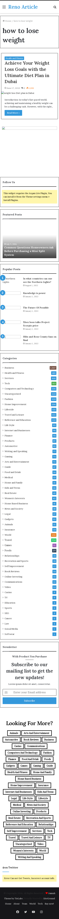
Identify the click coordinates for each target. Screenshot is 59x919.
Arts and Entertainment (17, 461)
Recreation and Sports (16, 561)
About (16, 903)
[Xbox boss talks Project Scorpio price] (12, 327)
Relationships (12, 555)
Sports (8, 608)
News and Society (14, 508)
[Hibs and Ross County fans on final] (12, 341)
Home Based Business (16, 503)
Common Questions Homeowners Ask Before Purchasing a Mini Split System (29, 251)
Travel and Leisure (14, 414)
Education (10, 602)
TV (6, 597)
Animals (9, 524)
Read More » (13, 112)
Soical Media (11, 629)
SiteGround (49, 898)
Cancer (8, 618)
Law (7, 623)
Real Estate (11, 493)
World (8, 535)
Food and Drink (13, 472)
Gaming (9, 456)
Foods (8, 550)
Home (8, 21)
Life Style (9, 425)
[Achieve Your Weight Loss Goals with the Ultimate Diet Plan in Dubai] (29, 93)
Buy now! (49, 903)
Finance (9, 435)
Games (8, 545)
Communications (13, 582)
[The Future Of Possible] (12, 312)
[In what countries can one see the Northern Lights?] (12, 283)
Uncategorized (13, 394)
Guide (8, 467)
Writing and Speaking (16, 451)
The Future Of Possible (36, 307)
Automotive (11, 446)
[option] (29, 240)
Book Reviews (12, 571)
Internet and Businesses (17, 430)
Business (9, 367)
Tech (7, 383)
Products (9, 441)
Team (24, 903)
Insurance (10, 529)
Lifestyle (9, 409)
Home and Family (13, 482)
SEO (7, 613)
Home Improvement (15, 404)
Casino (8, 592)
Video (8, 587)
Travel (8, 540)
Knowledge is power (34, 293)
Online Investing (13, 576)
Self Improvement (14, 566)
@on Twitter (10, 867)
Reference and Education (18, 420)
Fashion (9, 399)
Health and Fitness (14, 58)
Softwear (9, 634)
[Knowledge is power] (12, 297)
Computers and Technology (19, 388)
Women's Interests (15, 498)
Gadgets (9, 519)
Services (9, 378)
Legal (7, 514)
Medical (9, 477)
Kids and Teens (12, 488)
